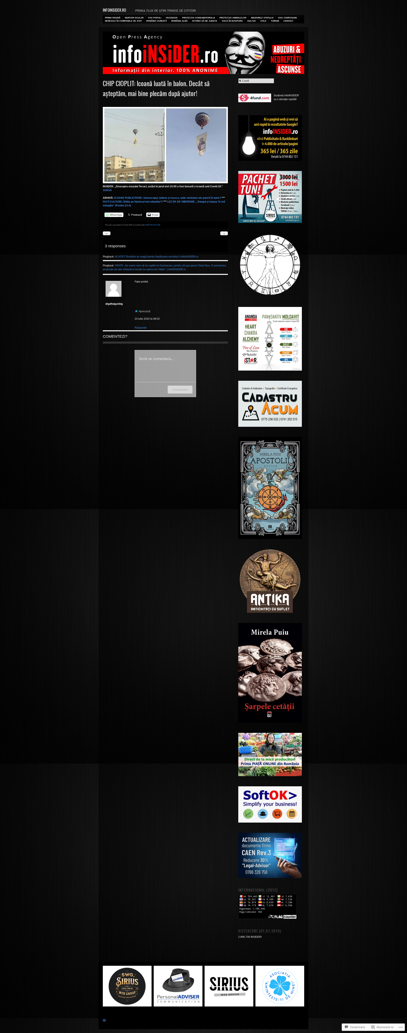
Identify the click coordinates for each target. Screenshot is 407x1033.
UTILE (263, 21)
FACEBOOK (172, 18)
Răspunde (141, 327)
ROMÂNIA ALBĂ (179, 21)
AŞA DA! (251, 21)
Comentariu (180, 389)
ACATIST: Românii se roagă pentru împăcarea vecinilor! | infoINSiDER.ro (156, 256)
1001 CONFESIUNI (287, 18)
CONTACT (288, 21)
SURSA (107, 190)
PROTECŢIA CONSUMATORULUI (198, 18)
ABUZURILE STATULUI (262, 18)
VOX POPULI (154, 18)
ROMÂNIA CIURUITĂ (156, 21)
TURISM (275, 21)
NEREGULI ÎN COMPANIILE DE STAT (123, 21)
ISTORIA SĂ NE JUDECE (204, 21)
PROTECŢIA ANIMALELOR (232, 18)
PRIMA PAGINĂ (112, 18)
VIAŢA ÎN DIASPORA (232, 21)
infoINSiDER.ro (114, 10)
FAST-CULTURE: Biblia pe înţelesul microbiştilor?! (133, 201)
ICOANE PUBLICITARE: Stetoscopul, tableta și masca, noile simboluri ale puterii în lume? (167, 197)
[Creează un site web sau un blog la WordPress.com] (104, 1021)
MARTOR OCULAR (134, 18)
